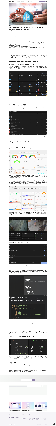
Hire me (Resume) (24, 418)
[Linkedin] (45, 386)
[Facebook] (41, 386)
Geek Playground (12, 1)
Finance (43, 419)
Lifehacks (31, 1)
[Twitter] (43, 386)
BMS (45, 419)
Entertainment (31, 419)
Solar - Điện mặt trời (34, 418)
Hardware (38, 418)
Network (22, 1)
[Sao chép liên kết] (46, 386)
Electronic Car (39, 419)
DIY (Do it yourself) (43, 418)
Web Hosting (35, 419)
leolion (9, 25)
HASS (30, 418)
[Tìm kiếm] (46, 1)
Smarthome (18, 1)
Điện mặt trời (24, 1)
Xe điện (28, 1)
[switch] (46, 424)
